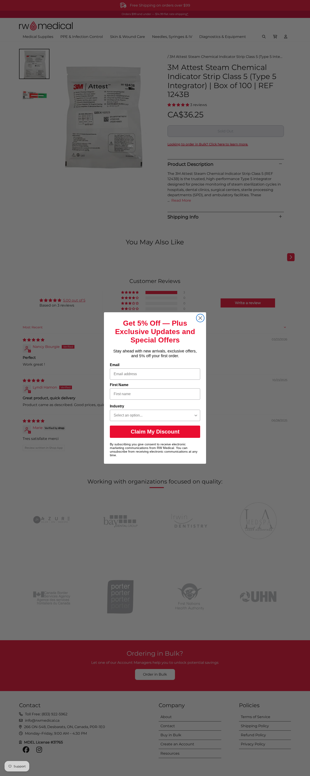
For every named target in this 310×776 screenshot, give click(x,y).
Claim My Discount (155, 432)
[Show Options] (196, 415)
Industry (117, 406)
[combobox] (154, 415)
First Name (119, 385)
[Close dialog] (200, 318)
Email (114, 365)
